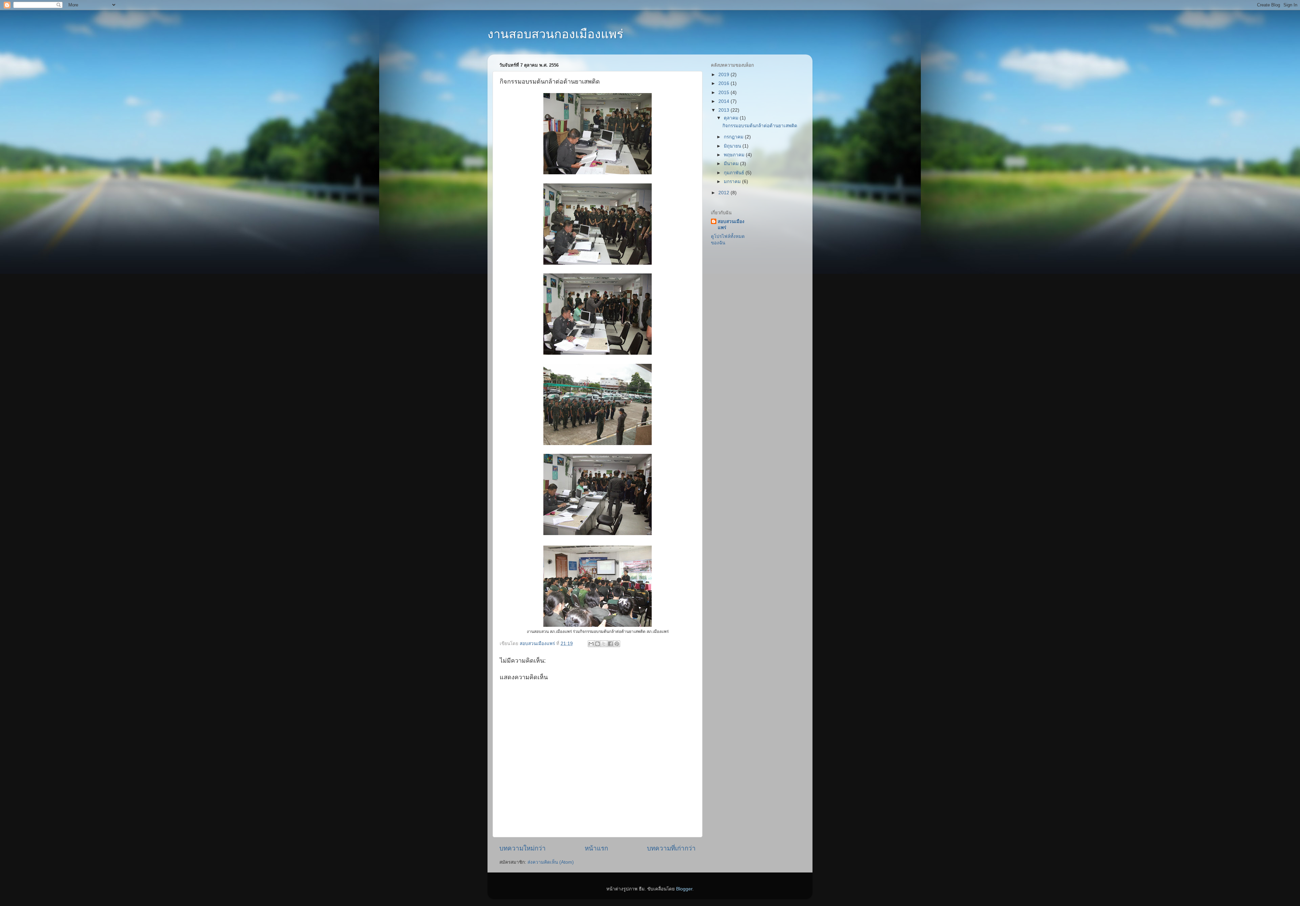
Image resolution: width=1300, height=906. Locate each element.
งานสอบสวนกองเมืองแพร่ (555, 34)
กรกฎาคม (734, 136)
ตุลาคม (732, 117)
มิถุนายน (733, 146)
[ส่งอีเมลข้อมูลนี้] (591, 643)
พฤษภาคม (735, 154)
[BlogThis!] (597, 643)
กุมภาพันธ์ (734, 172)
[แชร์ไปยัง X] (604, 643)
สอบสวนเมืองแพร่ (731, 224)
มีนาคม (732, 163)
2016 (724, 83)
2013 (724, 110)
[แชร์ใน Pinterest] (616, 643)
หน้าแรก (596, 848)
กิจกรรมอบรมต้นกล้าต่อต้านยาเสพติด (759, 125)
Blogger (684, 888)
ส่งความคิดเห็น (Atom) (550, 862)
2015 (724, 92)
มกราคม (733, 181)
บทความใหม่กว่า (522, 848)
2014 (724, 101)
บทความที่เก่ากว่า (671, 848)
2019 (724, 74)
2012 (724, 192)
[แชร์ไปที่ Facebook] (610, 643)
